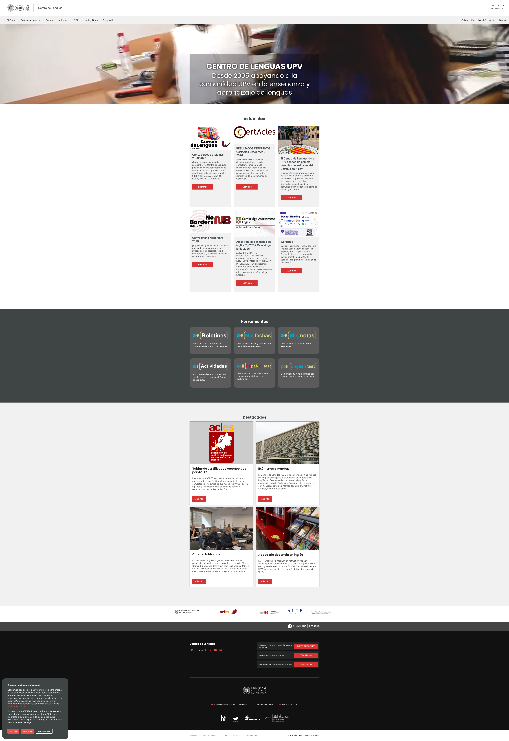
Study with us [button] (109, 20)
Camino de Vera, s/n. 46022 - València (230, 704)
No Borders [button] (62, 20)
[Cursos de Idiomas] (221, 528)
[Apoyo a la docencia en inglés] (287, 528)
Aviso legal (194, 735)
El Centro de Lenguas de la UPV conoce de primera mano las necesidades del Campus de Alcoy (298, 163)
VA (493, 5)
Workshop (287, 241)
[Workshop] (298, 225)
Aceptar (13, 731)
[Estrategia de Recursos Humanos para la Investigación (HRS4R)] (223, 721)
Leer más (205, 187)
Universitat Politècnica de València (306, 735)
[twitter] (210, 650)
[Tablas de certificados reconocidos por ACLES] (221, 443)
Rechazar (27, 731)
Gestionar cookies (251, 735)
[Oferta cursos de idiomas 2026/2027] (210, 138)
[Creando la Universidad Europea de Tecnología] (252, 721)
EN (503, 5)
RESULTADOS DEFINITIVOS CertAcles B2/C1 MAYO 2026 (253, 152)
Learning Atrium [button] (90, 20)
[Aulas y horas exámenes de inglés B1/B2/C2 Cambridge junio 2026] (254, 226)
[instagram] (220, 650)
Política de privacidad (231, 735)
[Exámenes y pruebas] (287, 443)
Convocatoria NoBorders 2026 (207, 239)
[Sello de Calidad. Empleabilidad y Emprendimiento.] (277, 721)
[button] (502, 20)
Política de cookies (210, 735)
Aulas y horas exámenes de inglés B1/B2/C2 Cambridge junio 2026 (253, 245)
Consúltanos (306, 655)
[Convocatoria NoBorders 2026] (210, 221)
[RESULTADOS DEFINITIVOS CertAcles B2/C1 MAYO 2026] (254, 135)
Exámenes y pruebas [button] (31, 20)
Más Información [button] (486, 20)
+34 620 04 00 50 (290, 704)
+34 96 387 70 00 (264, 704)
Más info (199, 498)
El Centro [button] (11, 20)
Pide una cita (306, 664)
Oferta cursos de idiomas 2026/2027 (207, 156)
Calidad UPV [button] (467, 20)
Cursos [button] (49, 20)
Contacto (198, 650)
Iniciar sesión (496, 8)
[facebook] (205, 650)
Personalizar (44, 731)
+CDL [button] (75, 20)
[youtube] (215, 650)
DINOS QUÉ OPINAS (306, 646)
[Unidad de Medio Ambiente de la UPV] (235, 722)
